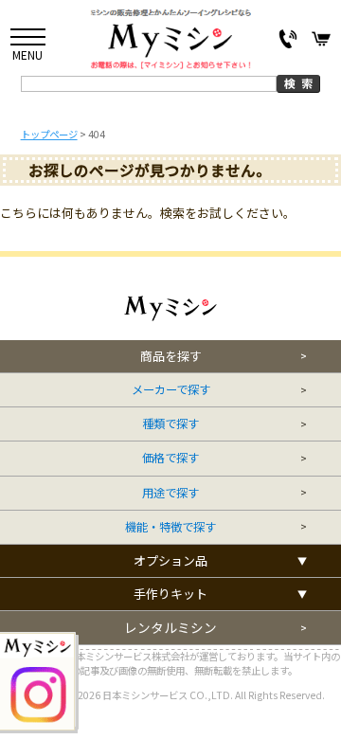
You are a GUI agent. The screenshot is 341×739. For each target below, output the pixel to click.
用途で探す (170, 493)
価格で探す (170, 458)
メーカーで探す (171, 390)
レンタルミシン (170, 628)
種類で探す (170, 424)
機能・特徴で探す (170, 527)
